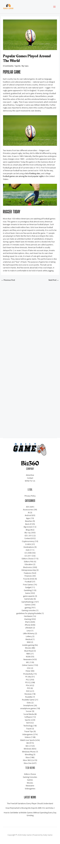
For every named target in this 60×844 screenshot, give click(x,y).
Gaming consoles (29, 610)
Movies (28, 648)
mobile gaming (28, 645)
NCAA (28, 656)
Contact (30, 478)
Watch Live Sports (27, 740)
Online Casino (27, 665)
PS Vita (28, 676)
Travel (28, 728)
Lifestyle (28, 627)
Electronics (27, 567)
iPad (27, 622)
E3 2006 (28, 553)
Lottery (29, 636)
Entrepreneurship (29, 570)
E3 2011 (28, 556)
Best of (28, 524)
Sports (17, 66)
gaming (28, 607)
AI (28, 512)
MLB (28, 642)
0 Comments (8, 66)
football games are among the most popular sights (23, 176)
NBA (28, 653)
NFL (27, 662)
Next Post (54, 280)
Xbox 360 (27, 760)
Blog (27, 530)
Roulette (28, 697)
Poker (28, 671)
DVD (27, 550)
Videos (28, 737)
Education (29, 564)
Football (28, 581)
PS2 (27, 679)
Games (28, 604)
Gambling (27, 590)
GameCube (28, 599)
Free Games (28, 584)
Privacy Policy (30, 496)
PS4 (27, 685)
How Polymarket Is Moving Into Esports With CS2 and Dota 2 (30, 808)
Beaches (28, 521)
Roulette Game (28, 699)
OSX (28, 668)
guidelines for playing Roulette (28, 613)
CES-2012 (29, 535)
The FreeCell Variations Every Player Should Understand (30, 803)
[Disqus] (30, 321)
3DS (27, 507)
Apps (28, 518)
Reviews (28, 694)
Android (28, 515)
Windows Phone (28, 751)
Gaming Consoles (30, 777)
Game (27, 593)
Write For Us (30, 481)
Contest (27, 538)
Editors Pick (28, 561)
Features (27, 573)
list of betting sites (32, 173)
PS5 (28, 688)
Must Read (28, 651)
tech (28, 723)
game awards (28, 596)
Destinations (29, 547)
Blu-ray (28, 532)
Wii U (28, 746)
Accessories (28, 509)
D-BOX (28, 544)
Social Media (28, 714)
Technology (28, 725)
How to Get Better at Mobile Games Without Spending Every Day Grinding (30, 814)
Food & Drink (28, 579)
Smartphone (28, 705)
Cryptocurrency (28, 541)
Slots (29, 702)
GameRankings (27, 602)
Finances (28, 576)
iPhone (27, 625)
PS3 (26, 682)
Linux (29, 630)
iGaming (27, 619)
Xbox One (28, 763)
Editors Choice (27, 558)
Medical (29, 639)
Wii (27, 743)
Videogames (27, 734)
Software (28, 717)
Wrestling (29, 754)
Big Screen (28, 527)
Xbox (28, 757)
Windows (27, 748)
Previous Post (8, 280)
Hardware (28, 616)
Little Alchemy (28, 633)
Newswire (27, 659)
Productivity (28, 674)
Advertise (30, 475)
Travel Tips (28, 731)
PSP (27, 691)
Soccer (29, 711)
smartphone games (28, 708)
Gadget (28, 587)
